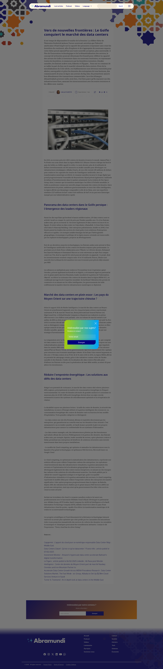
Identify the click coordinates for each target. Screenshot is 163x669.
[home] (41, 6)
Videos (77, 6)
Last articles (58, 6)
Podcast (69, 6)
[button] (87, 6)
